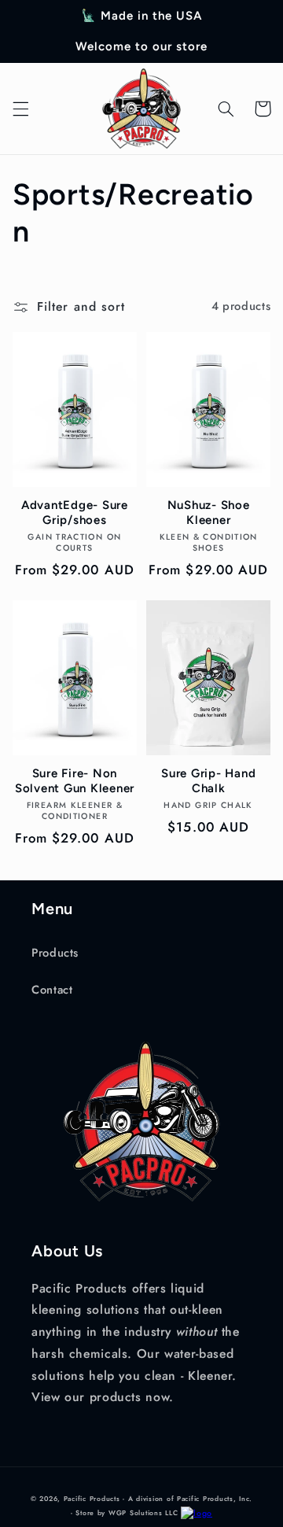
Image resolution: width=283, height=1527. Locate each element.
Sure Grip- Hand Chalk (208, 780)
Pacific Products (92, 1498)
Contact (51, 989)
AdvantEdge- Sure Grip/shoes (74, 512)
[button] (20, 108)
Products (55, 952)
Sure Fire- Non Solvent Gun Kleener (74, 780)
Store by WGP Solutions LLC (126, 1513)
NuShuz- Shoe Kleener (208, 512)
